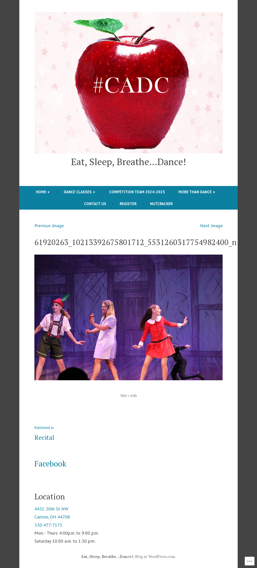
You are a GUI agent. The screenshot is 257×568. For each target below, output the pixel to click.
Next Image (211, 225)
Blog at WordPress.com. (155, 556)
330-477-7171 (48, 525)
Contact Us (95, 203)
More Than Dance (195, 192)
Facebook (50, 463)
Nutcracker (161, 203)
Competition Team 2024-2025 (137, 192)
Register (128, 203)
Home (41, 192)
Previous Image (49, 225)
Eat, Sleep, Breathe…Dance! (128, 161)
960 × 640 (128, 395)
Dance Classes (78, 192)
